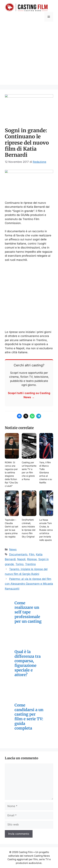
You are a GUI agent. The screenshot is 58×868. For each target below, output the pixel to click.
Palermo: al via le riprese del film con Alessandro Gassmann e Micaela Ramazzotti (29, 583)
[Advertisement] (29, 56)
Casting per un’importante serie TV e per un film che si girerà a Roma (29, 471)
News (13, 549)
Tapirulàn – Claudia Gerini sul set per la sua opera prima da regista (11, 528)
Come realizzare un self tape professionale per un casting (28, 612)
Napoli (21, 559)
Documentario (18, 554)
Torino (19, 564)
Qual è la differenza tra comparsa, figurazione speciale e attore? (28, 663)
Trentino (30, 564)
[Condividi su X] (25, 416)
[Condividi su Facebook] (19, 416)
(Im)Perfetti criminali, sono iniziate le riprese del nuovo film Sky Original (28, 528)
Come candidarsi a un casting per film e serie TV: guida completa (29, 717)
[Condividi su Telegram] (38, 416)
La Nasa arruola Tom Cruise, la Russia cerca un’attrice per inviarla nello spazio (46, 529)
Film (31, 554)
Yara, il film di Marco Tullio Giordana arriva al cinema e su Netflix (45, 472)
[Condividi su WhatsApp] (32, 416)
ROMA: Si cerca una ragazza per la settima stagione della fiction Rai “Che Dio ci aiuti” (11, 474)
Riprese (32, 559)
